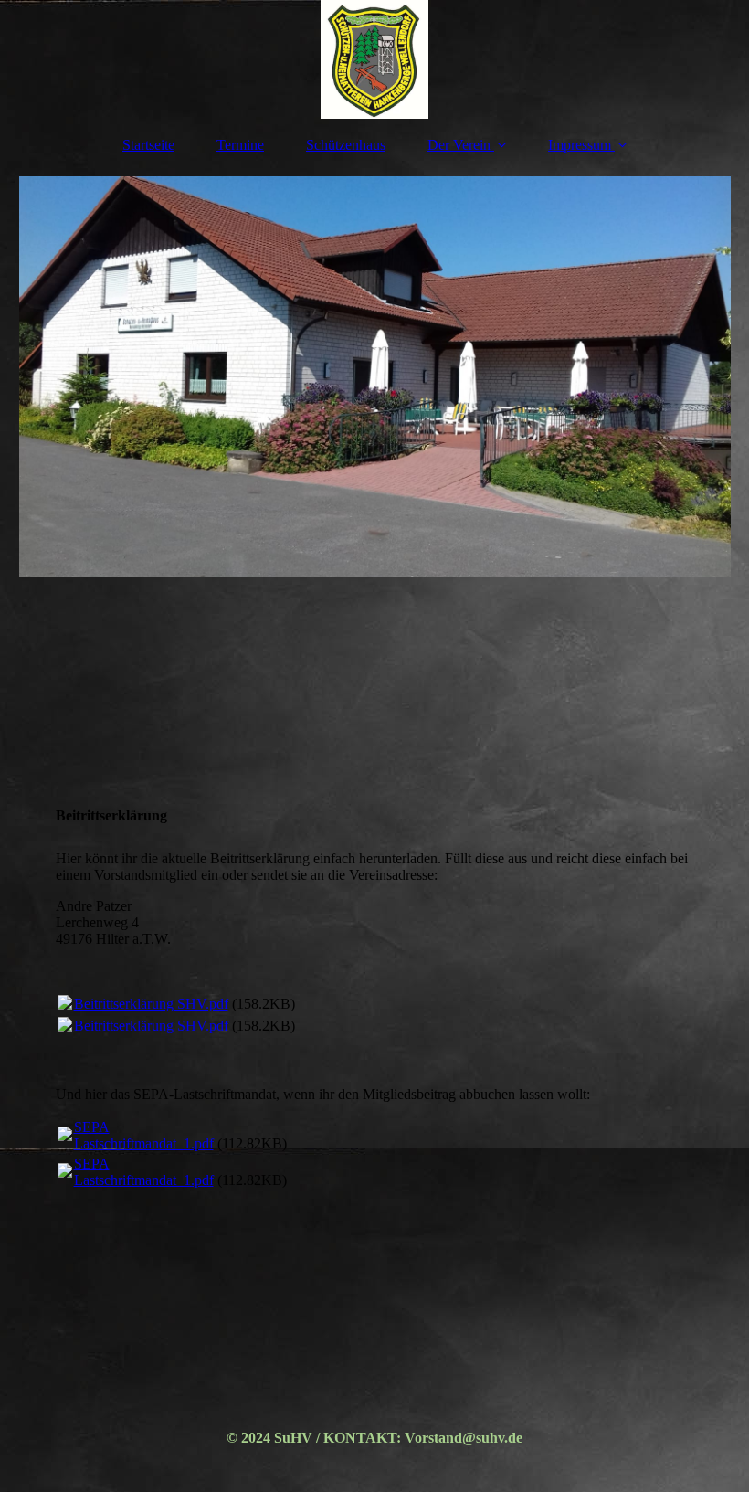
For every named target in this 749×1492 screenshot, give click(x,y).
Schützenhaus (345, 145)
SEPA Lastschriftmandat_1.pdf (144, 1135)
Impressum (579, 145)
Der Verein (459, 145)
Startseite (148, 145)
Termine (240, 145)
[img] (375, 59)
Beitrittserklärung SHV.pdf (151, 1003)
